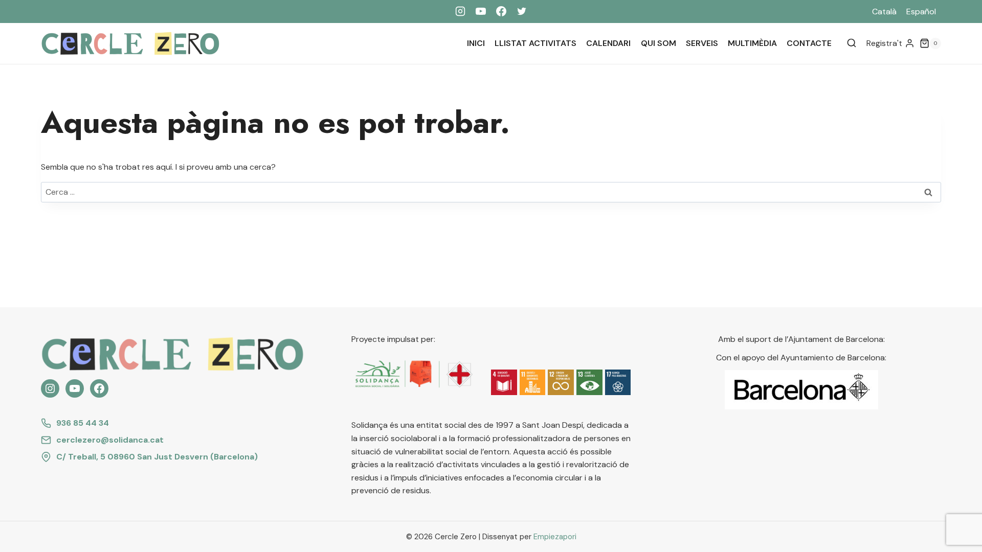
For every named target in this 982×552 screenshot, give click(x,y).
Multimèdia (752, 43)
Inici (476, 43)
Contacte (809, 43)
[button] (504, 383)
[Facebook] (501, 11)
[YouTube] (481, 11)
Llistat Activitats (535, 43)
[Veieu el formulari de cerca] (851, 43)
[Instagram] (460, 11)
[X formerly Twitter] (521, 11)
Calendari (608, 43)
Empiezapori (554, 537)
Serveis (702, 43)
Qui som (658, 43)
